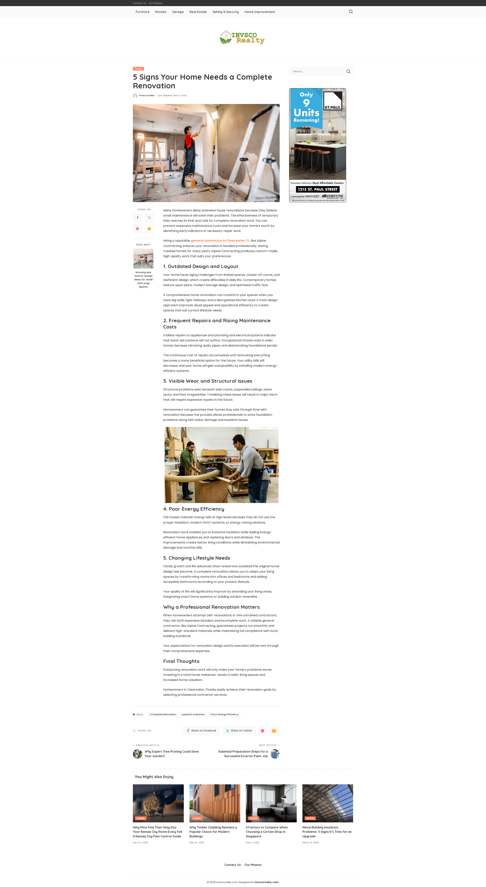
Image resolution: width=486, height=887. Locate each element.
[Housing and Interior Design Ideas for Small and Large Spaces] (143, 259)
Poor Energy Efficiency (225, 714)
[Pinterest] (137, 228)
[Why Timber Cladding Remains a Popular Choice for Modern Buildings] (214, 803)
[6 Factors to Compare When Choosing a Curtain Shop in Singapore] (271, 803)
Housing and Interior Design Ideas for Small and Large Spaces (143, 279)
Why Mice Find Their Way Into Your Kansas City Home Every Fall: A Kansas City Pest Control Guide (158, 831)
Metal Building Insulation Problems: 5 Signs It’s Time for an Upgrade (327, 831)
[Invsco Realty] (243, 37)
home (138, 68)
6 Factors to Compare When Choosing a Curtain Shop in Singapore (267, 831)
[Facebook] (137, 217)
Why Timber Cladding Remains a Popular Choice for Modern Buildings (213, 831)
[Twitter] (149, 217)
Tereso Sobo (147, 95)
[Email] (149, 228)
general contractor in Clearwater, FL (220, 240)
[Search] (351, 11)
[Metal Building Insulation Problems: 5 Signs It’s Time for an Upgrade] (327, 803)
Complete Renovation (163, 714)
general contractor (194, 714)
